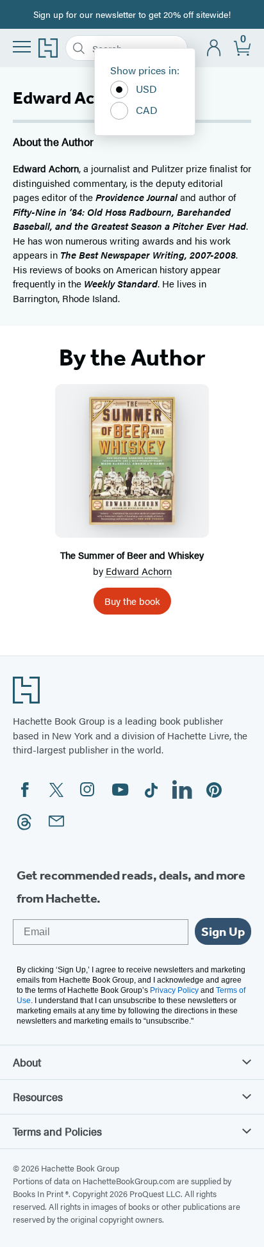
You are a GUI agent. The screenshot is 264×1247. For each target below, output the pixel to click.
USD (146, 88)
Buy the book (132, 600)
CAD (147, 109)
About (27, 1062)
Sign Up (223, 931)
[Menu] (22, 46)
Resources (38, 1096)
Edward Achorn (139, 570)
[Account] (214, 48)
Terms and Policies (57, 1131)
